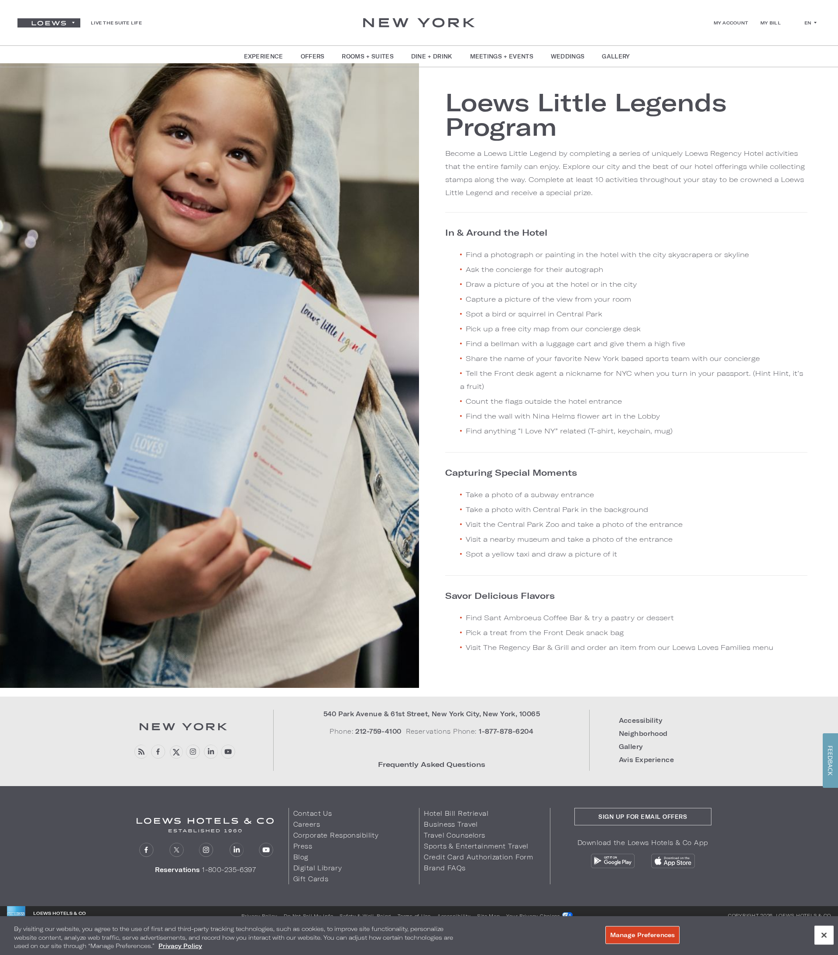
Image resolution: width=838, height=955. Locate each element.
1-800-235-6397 (229, 869)
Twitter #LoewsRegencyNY (175, 752)
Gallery (631, 746)
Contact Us (312, 813)
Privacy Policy (259, 915)
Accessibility (641, 720)
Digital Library (317, 868)
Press (302, 846)
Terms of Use (414, 915)
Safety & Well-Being (365, 915)
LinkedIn (236, 850)
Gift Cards (310, 879)
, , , (431, 714)
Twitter (176, 850)
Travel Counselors (454, 835)
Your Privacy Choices (534, 915)
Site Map (488, 915)
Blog (301, 857)
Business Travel (450, 824)
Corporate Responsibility (335, 835)
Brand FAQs (444, 868)
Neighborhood (643, 733)
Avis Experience (646, 759)
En (808, 22)
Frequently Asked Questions (431, 764)
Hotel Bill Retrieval (456, 813)
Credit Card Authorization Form (478, 857)
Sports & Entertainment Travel (476, 846)
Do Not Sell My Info (308, 915)
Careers (306, 824)
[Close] (824, 935)
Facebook (158, 752)
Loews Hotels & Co (803, 915)
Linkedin (210, 752)
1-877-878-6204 (506, 731)
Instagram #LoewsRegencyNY (193, 752)
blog (141, 752)
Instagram (206, 850)
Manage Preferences (642, 934)
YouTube (228, 752)
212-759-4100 (378, 731)
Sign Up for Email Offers (642, 817)
